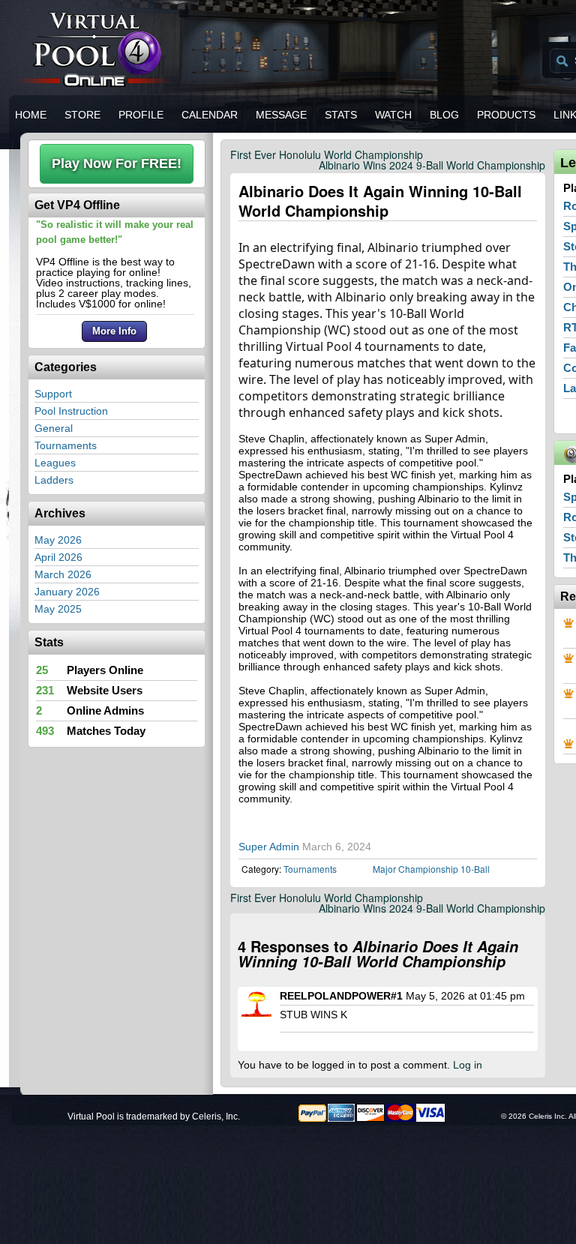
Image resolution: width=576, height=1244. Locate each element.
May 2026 (58, 540)
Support (53, 394)
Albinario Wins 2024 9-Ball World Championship (432, 165)
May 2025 (58, 609)
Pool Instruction (71, 411)
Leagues (55, 463)
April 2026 (58, 557)
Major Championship (415, 868)
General (53, 428)
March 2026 (63, 574)
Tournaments (65, 445)
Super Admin (268, 847)
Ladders (54, 480)
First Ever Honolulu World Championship (326, 154)
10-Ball (475, 868)
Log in (467, 1065)
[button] (117, 164)
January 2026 (67, 592)
